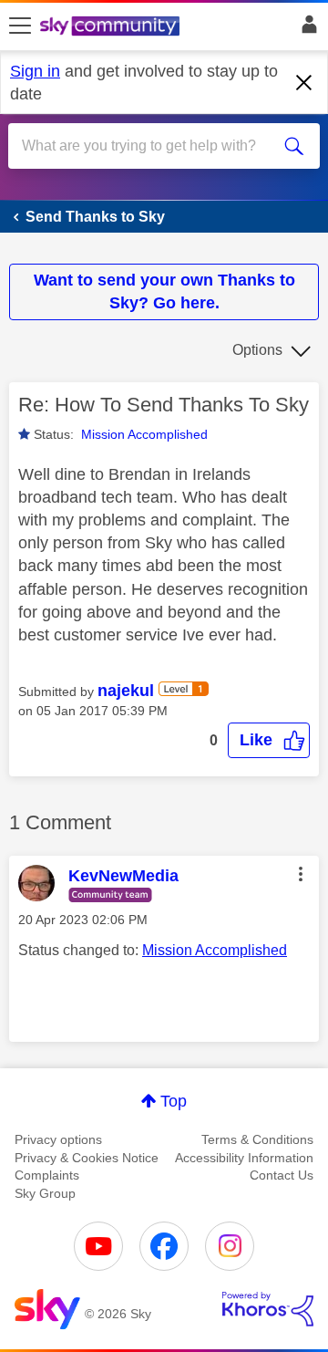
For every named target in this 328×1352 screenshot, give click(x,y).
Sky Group (45, 1193)
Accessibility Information (244, 1157)
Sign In (305, 29)
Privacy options (58, 1139)
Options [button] (257, 350)
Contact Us (281, 1175)
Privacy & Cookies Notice (87, 1157)
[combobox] (148, 146)
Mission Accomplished (144, 434)
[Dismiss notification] (304, 83)
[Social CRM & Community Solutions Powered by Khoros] (267, 1309)
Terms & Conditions (257, 1139)
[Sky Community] (112, 27)
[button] (269, 740)
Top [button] (173, 1101)
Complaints (47, 1175)
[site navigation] (20, 26)
